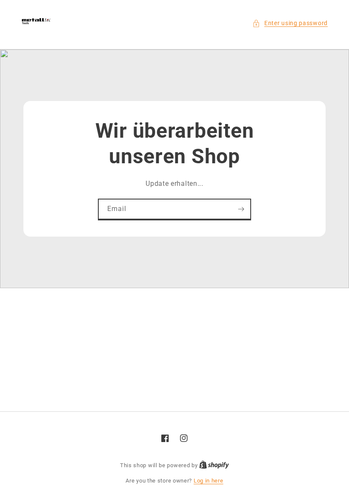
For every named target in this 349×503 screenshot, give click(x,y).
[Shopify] (214, 465)
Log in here (208, 480)
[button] (290, 23)
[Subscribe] (241, 209)
